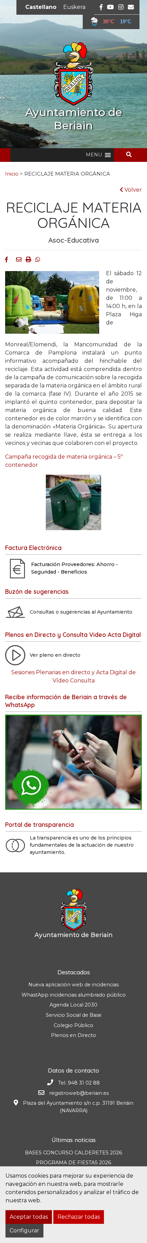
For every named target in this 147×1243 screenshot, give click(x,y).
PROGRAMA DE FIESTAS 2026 (73, 1162)
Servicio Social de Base (74, 1015)
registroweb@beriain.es (79, 1093)
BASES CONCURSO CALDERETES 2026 (73, 1153)
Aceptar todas (29, 1217)
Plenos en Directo (73, 1035)
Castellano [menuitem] (40, 7)
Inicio (11, 174)
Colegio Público (73, 1025)
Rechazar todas (78, 1217)
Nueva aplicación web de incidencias (73, 985)
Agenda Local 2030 (73, 1005)
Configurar (24, 1230)
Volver (132, 190)
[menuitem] (41, 7)
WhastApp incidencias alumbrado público (74, 995)
